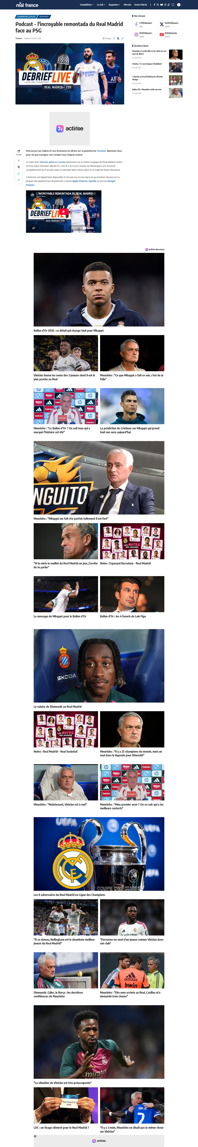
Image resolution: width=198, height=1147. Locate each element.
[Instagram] (165, 5)
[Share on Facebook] (114, 38)
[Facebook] (154, 5)
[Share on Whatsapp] (18, 173)
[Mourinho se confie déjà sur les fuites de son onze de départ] (176, 55)
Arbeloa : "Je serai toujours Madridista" (147, 64)
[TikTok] (168, 5)
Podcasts (44, 17)
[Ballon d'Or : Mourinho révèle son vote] (176, 93)
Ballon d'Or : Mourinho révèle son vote (146, 89)
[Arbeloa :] (176, 67)
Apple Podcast (80, 181)
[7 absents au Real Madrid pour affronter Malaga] (176, 80)
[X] (158, 5)
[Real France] (33, 4)
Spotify (92, 181)
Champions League (26, 17)
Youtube (101, 150)
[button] (150, 4)
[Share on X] (118, 38)
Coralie (61, 162)
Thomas (18, 38)
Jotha (51, 162)
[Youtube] (170, 34)
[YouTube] (162, 5)
